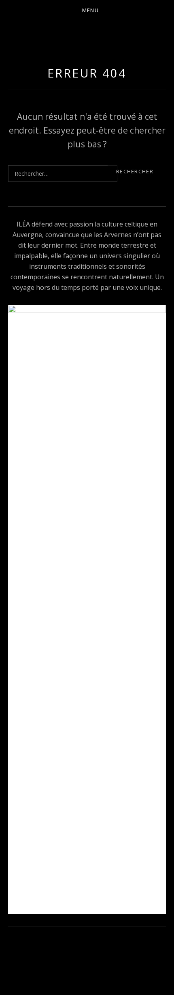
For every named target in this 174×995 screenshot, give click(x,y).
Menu (90, 10)
